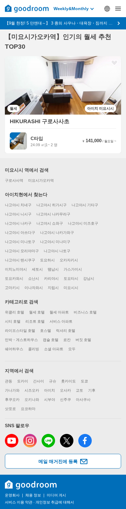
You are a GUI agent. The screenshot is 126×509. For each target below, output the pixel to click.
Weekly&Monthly (71, 8)
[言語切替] (107, 8)
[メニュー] (118, 8)
